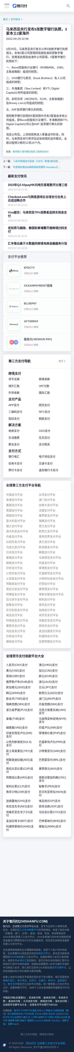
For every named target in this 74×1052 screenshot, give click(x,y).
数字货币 (12, 984)
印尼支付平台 (14, 568)
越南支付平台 (14, 562)
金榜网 (41, 1017)
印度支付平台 (47, 562)
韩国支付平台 (47, 552)
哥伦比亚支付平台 (17, 589)
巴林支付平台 (14, 636)
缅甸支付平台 (14, 641)
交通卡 (42, 980)
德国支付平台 (14, 515)
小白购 (34, 1017)
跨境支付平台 (43, 953)
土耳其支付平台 (15, 578)
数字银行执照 (28, 152)
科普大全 (26, 1017)
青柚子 (23, 1020)
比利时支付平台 (15, 541)
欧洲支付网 (49, 997)
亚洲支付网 (35, 997)
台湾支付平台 (47, 494)
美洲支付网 (14, 1001)
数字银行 (17, 152)
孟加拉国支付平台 (50, 631)
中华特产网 (26, 1010)
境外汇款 (24, 960)
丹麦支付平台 (14, 536)
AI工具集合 (47, 1010)
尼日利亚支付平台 (17, 610)
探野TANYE (13, 1024)
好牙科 (6, 1017)
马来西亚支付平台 (50, 557)
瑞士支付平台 (14, 526)
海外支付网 (61, 1001)
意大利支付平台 (15, 520)
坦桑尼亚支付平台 (50, 620)
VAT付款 (14, 957)
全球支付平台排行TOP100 (43, 1004)
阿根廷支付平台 (15, 594)
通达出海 (36, 1010)
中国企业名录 (60, 1017)
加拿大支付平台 (48, 505)
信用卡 (32, 980)
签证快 (51, 1014)
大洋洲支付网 (30, 1001)
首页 (5, 19)
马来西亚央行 (42, 152)
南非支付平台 (47, 604)
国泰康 (11, 1020)
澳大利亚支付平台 (17, 531)
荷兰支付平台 (47, 526)
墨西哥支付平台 (48, 589)
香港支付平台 (14, 499)
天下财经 (49, 1017)
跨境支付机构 (46, 1034)
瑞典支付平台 (47, 520)
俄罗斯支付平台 (48, 515)
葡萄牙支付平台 (15, 625)
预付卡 (51, 980)
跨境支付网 (46, 1001)
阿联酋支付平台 (15, 583)
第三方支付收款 (29, 1034)
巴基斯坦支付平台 (50, 573)
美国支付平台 (14, 505)
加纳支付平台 (47, 610)
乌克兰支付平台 (15, 547)
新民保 (47, 1020)
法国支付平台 (47, 510)
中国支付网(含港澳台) (14, 997)
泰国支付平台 (14, 557)
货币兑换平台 (59, 967)
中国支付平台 (14, 494)
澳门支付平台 (47, 499)
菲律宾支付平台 (48, 568)
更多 (61, 361)
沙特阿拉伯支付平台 (51, 578)
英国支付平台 (14, 510)
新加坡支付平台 (48, 547)
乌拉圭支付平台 (15, 631)
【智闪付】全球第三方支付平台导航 (44, 1043)
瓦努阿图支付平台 (50, 641)
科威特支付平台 (48, 636)
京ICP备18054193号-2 (45, 1047)
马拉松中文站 (61, 1014)
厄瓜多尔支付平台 (17, 599)
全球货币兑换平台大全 (15, 1004)
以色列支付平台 (15, 573)
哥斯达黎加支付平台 (51, 594)
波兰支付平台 (47, 541)
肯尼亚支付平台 (48, 615)
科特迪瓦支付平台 (17, 620)
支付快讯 (15, 19)
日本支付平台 (14, 552)
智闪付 (17, 1010)
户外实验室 (28, 1014)
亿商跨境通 (58, 1010)
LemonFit (38, 1020)
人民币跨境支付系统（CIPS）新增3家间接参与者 (38, 161)
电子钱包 (22, 980)
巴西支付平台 (47, 583)
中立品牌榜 (15, 1017)
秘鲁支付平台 (14, 604)
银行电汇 (10, 980)
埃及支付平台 (14, 615)
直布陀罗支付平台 (50, 536)
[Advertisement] (37, 877)
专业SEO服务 (41, 1014)
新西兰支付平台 (48, 531)
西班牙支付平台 (48, 625)
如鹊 (17, 1020)
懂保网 (30, 1020)
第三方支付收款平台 (27, 930)
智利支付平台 (47, 599)
